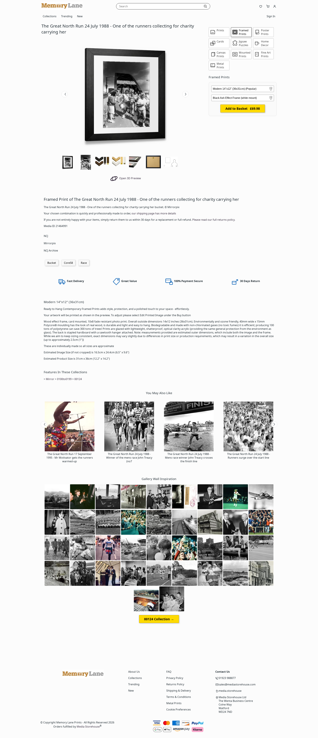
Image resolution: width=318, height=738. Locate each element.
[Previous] (64, 94)
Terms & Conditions (178, 697)
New (80, 16)
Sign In (271, 16)
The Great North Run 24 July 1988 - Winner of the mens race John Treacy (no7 (129, 457)
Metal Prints (174, 703)
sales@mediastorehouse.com (237, 684)
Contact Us (222, 672)
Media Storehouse (88, 726)
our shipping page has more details (154, 213)
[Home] (62, 9)
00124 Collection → (159, 619)
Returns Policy (175, 684)
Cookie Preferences (178, 709)
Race (84, 263)
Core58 (68, 263)
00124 (78, 379)
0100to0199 (64, 379)
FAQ (168, 672)
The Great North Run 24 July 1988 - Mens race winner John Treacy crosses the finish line (189, 457)
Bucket (51, 263)
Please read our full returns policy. (213, 220)
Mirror (50, 379)
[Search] (205, 6)
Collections (49, 16)
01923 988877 (227, 678)
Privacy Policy (174, 678)
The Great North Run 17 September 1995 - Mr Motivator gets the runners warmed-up (69, 457)
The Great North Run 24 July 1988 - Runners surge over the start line (248, 455)
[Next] (185, 94)
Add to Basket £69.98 (242, 108)
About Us (134, 672)
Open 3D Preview (130, 178)
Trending (66, 16)
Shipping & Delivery (178, 690)
